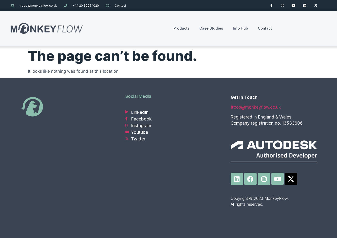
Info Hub (240, 28)
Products (181, 28)
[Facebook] (250, 179)
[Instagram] (282, 5)
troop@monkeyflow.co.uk (256, 107)
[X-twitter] (315, 5)
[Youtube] (293, 5)
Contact (265, 28)
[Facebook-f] (271, 5)
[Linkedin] (304, 5)
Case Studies (211, 28)
